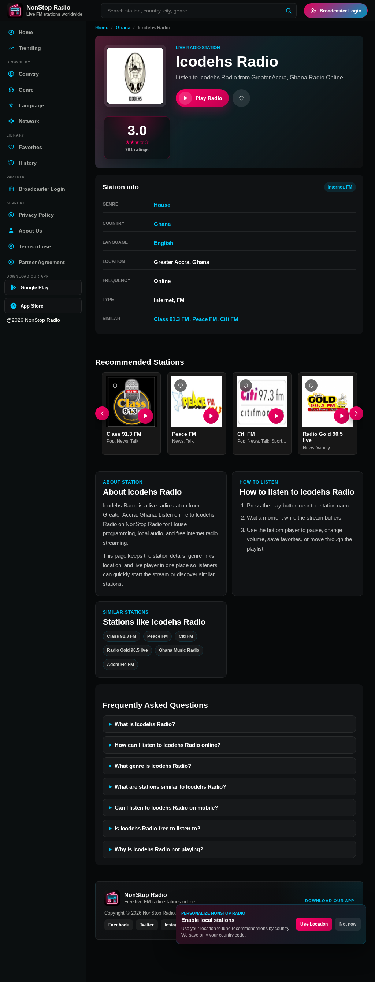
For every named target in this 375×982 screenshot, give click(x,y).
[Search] (288, 10)
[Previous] (102, 413)
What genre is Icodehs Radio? (153, 766)
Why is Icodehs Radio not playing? (159, 849)
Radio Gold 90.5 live (127, 650)
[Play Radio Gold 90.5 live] (341, 415)
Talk (134, 441)
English (163, 243)
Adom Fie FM (120, 664)
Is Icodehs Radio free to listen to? (157, 828)
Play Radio (209, 98)
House (162, 205)
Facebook (118, 924)
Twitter (147, 924)
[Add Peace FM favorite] (180, 385)
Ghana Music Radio (179, 650)
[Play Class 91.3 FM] (145, 415)
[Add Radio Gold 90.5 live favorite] (311, 385)
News (122, 441)
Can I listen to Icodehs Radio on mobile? (166, 807)
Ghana (123, 27)
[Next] (356, 413)
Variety (323, 447)
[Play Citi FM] (276, 415)
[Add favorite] (241, 98)
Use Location (314, 924)
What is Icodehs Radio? (145, 724)
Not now (347, 924)
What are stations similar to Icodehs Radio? (170, 787)
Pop (111, 441)
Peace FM (204, 319)
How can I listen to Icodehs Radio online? (167, 745)
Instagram (175, 924)
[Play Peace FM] (210, 415)
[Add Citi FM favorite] (246, 385)
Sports (277, 441)
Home (101, 27)
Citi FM (229, 319)
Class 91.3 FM (171, 319)
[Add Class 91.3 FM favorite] (115, 385)
